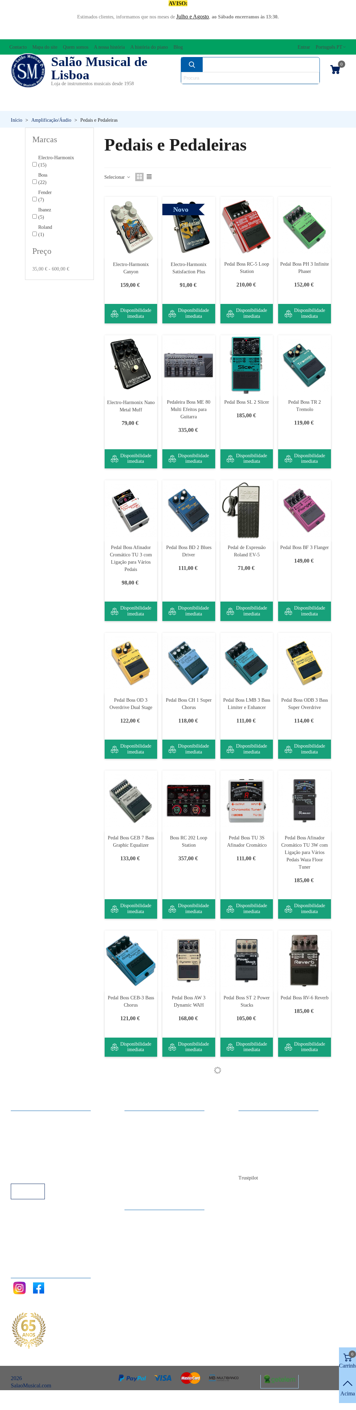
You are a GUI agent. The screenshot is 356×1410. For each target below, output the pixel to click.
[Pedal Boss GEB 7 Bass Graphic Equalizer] (131, 801)
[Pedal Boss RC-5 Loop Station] (246, 227)
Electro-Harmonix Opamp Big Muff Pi (189, 1285)
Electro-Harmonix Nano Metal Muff (131, 406)
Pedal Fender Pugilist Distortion (305, 1139)
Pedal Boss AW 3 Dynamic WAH (188, 1001)
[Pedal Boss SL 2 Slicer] (246, 365)
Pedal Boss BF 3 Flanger (304, 547)
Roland (45, 231)
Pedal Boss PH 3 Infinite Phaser (304, 267)
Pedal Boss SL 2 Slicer (246, 402)
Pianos (193, 104)
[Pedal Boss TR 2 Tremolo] (304, 365)
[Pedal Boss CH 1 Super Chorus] (188, 663)
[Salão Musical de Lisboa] (28, 70)
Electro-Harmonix (56, 161)
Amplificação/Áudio (136, 92)
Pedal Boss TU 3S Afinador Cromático (247, 841)
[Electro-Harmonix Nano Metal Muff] (131, 365)
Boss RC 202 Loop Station (188, 841)
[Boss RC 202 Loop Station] (188, 801)
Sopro (244, 104)
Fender (45, 196)
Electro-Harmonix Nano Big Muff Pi (131, 1285)
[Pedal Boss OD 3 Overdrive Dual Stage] (131, 663)
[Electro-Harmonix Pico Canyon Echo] (304, 1244)
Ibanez (44, 213)
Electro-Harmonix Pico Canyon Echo (304, 1285)
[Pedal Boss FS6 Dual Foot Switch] (188, 1099)
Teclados (301, 104)
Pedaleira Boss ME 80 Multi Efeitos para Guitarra (188, 409)
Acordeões (75, 92)
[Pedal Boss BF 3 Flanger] (304, 510)
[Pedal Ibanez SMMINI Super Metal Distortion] (246, 1244)
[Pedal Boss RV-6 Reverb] (304, 960)
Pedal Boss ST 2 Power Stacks (247, 1001)
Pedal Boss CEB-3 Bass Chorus (131, 1001)
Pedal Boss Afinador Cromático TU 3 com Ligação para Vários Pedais (131, 558)
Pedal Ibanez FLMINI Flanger (246, 1139)
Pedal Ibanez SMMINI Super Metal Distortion (246, 1285)
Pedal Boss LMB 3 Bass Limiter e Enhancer (246, 704)
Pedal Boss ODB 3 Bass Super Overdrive (304, 704)
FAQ (23, 1401)
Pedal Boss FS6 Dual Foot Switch (188, 1139)
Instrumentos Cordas (243, 92)
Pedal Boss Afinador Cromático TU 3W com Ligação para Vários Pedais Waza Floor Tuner (304, 852)
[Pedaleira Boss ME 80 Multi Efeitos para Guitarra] (188, 365)
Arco (188, 92)
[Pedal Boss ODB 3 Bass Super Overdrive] (304, 663)
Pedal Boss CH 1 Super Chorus (189, 704)
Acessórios (28, 92)
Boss (42, 178)
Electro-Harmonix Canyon (131, 268)
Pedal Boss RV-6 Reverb (305, 997)
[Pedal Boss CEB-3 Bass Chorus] (131, 960)
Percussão (134, 104)
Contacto (255, 1401)
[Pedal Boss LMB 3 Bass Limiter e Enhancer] (246, 663)
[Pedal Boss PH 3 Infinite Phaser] (304, 227)
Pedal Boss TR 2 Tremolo (304, 406)
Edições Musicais (316, 92)
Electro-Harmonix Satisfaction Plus (189, 268)
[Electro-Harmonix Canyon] (131, 227)
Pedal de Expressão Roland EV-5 (247, 551)
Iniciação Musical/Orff (50, 104)
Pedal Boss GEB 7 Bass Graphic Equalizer (131, 841)
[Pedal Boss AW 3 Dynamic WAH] (188, 960)
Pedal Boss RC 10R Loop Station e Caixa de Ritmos (131, 1143)
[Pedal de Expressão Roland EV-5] (246, 510)
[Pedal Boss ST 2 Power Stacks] (246, 960)
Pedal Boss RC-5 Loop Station (246, 267)
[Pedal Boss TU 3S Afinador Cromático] (246, 801)
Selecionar (115, 177)
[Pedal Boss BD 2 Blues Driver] (188, 510)
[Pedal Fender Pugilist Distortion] (304, 1099)
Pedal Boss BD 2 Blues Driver (188, 551)
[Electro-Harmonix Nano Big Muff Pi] (131, 1244)
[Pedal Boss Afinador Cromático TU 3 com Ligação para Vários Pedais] (131, 510)
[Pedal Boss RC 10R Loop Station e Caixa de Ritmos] (131, 1099)
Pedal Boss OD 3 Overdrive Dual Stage (131, 704)
